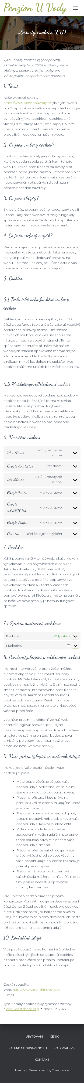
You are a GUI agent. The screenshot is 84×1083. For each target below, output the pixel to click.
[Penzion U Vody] (37, 8)
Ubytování (34, 1036)
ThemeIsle (60, 1070)
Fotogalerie (64, 1048)
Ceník (54, 1036)
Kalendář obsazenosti (28, 1048)
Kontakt (42, 1059)
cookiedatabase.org (22, 1009)
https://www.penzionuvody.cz (27, 103)
